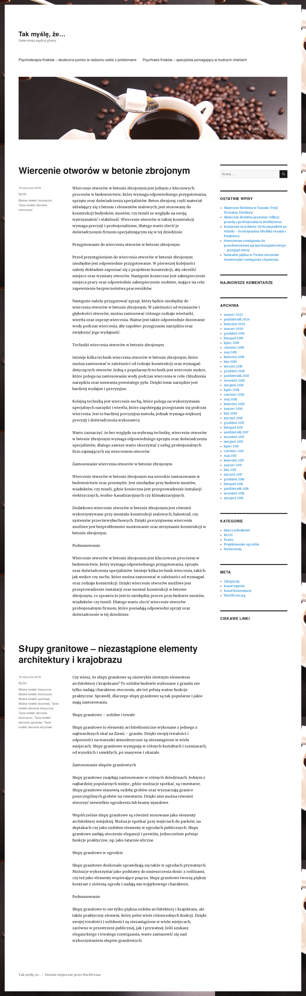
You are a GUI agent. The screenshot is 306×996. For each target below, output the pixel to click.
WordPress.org (235, 595)
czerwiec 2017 (234, 451)
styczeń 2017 (233, 475)
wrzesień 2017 (234, 437)
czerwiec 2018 (234, 395)
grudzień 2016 (234, 479)
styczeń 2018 (233, 418)
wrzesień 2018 (234, 380)
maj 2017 (230, 456)
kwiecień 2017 (234, 460)
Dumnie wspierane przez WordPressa (73, 975)
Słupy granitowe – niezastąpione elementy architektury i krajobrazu (108, 653)
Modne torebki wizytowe (34, 703)
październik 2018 (236, 376)
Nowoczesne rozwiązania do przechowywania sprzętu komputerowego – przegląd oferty (255, 245)
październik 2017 (236, 432)
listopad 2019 (233, 338)
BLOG (22, 194)
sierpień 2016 (233, 498)
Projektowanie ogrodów (241, 544)
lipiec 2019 (231, 343)
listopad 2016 (233, 484)
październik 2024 (237, 319)
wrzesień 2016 (234, 493)
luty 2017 (230, 470)
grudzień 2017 (234, 423)
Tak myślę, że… (42, 33)
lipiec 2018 (231, 390)
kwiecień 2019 (234, 357)
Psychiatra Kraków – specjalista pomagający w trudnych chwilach (195, 59)
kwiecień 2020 (234, 324)
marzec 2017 (233, 465)
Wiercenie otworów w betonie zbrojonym (104, 170)
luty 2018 (230, 413)
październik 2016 (236, 489)
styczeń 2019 (233, 366)
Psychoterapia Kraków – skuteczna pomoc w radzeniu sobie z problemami (77, 59)
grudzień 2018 (234, 371)
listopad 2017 (233, 427)
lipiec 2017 (231, 446)
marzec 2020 (233, 329)
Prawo (228, 540)
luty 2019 (230, 362)
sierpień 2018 (234, 385)
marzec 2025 (233, 315)
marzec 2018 (233, 409)
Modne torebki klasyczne (35, 689)
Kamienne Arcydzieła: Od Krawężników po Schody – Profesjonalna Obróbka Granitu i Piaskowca (255, 231)
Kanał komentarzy (238, 591)
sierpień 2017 (233, 442)
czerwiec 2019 (234, 348)
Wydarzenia (233, 549)
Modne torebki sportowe (34, 699)
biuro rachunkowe (237, 530)
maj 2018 (230, 399)
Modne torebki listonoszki (35, 200)
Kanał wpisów (234, 586)
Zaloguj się (231, 581)
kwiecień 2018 (234, 404)
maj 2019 (230, 352)
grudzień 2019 (234, 333)
